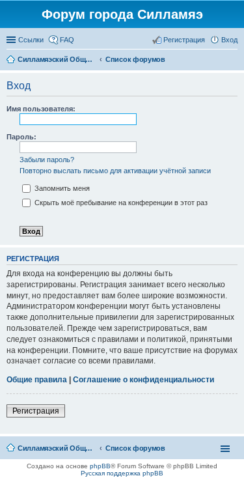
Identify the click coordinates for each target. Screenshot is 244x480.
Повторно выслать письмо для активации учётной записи (115, 171)
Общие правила (37, 379)
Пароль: (21, 137)
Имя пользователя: (41, 109)
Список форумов (135, 448)
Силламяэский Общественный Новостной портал (57, 448)
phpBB (100, 466)
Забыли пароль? (47, 159)
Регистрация (35, 411)
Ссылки (31, 40)
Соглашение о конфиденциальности (143, 379)
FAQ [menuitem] (67, 40)
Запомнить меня (61, 188)
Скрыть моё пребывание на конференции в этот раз (120, 202)
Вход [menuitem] (229, 40)
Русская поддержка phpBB (122, 473)
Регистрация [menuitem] (184, 40)
